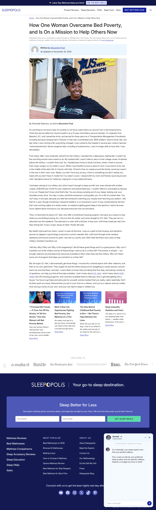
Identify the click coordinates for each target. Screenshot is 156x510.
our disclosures (107, 40)
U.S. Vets (97, 273)
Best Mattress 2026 (134, 10)
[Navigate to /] (48, 385)
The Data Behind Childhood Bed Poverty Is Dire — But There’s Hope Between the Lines (90, 313)
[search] (150, 10)
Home (31, 18)
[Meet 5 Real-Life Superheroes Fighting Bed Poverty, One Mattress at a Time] (65, 297)
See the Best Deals (96, 3)
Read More (33, 338)
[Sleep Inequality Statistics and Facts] (116, 297)
